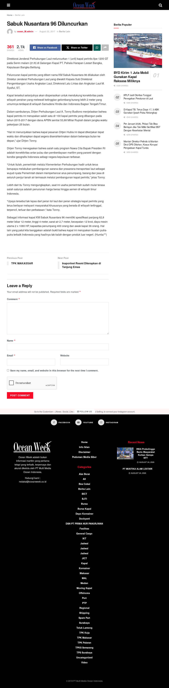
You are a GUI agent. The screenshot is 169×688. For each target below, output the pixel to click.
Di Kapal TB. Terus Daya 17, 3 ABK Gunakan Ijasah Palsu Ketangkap (141, 111)
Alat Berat (84, 474)
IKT (84, 538)
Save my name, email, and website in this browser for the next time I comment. (54, 370)
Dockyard (84, 518)
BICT (84, 493)
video (84, 662)
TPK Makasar (84, 637)
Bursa (84, 503)
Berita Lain (20, 15)
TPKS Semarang (84, 647)
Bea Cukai (84, 484)
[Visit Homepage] (84, 5)
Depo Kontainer (84, 513)
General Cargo (84, 533)
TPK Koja (84, 632)
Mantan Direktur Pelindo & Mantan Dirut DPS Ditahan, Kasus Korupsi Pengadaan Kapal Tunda (141, 144)
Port (84, 598)
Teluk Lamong (84, 627)
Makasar (84, 573)
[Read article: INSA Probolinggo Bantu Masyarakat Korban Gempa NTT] (125, 453)
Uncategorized (84, 657)
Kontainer (84, 568)
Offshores (84, 593)
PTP (84, 603)
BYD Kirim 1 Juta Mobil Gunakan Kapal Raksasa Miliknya (131, 76)
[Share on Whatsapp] (97, 47)
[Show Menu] (8, 5)
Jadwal (84, 543)
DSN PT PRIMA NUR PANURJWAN (84, 523)
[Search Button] (160, 5)
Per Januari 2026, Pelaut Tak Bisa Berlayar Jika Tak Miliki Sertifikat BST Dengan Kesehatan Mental (142, 127)
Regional (84, 607)
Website (64, 355)
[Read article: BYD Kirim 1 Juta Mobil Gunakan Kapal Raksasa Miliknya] (138, 50)
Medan (84, 583)
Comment (13, 299)
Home (9, 15)
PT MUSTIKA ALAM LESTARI (137, 468)
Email (11, 355)
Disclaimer (84, 452)
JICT (84, 558)
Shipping (84, 612)
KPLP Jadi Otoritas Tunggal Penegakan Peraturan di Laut (138, 96)
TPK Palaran (84, 642)
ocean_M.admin (25, 31)
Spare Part (84, 617)
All (84, 479)
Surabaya (84, 622)
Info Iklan (84, 447)
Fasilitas (84, 528)
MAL (84, 578)
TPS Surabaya (84, 652)
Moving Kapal (84, 588)
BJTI (84, 498)
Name (11, 340)
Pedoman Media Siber (84, 457)
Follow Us (85, 411)
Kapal (84, 563)
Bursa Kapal (84, 508)
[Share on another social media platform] (105, 47)
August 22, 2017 (47, 31)
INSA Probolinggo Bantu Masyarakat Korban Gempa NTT (145, 453)
